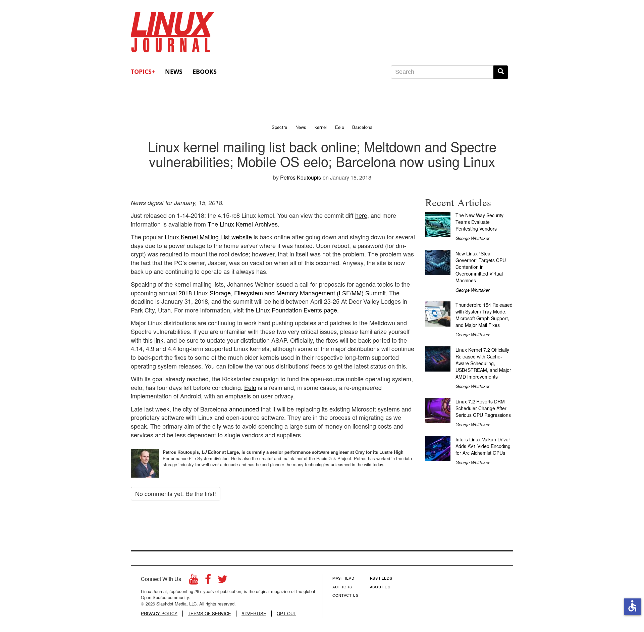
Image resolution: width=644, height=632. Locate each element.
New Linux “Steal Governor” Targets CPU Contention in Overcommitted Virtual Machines (480, 267)
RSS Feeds (381, 578)
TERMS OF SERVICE (209, 614)
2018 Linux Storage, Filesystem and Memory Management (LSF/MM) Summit (282, 292)
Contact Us (345, 595)
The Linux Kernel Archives (243, 224)
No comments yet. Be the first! (175, 493)
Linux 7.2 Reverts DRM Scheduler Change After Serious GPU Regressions (483, 408)
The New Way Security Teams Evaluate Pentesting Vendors (479, 222)
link (158, 340)
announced (244, 408)
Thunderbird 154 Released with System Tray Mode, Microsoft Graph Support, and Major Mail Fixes (484, 314)
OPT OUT (286, 614)
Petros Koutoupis (300, 177)
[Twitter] (223, 581)
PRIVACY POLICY (159, 614)
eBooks (205, 71)
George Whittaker (472, 238)
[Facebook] (208, 581)
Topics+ (143, 71)
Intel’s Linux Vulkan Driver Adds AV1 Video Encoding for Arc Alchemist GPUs (483, 446)
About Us (380, 586)
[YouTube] (193, 581)
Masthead (343, 578)
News (173, 71)
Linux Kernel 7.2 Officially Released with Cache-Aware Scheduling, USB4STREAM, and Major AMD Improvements (483, 363)
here (361, 215)
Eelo (250, 387)
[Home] (173, 30)
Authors (342, 586)
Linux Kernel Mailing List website (208, 236)
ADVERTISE (253, 614)
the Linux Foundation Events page (291, 309)
